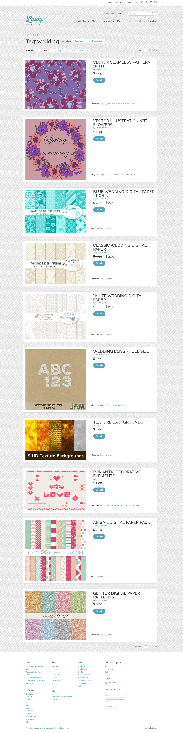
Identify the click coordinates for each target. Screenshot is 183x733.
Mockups (29, 683)
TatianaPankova (101, 69)
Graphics (103, 104)
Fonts (132, 175)
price (74, 51)
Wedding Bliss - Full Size (121, 351)
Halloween (83, 678)
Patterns (126, 104)
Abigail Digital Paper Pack (121, 522)
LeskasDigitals (101, 199)
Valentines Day (84, 683)
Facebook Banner (33, 672)
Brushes (29, 694)
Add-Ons (117, 405)
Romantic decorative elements (117, 474)
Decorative (118, 104)
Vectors (110, 104)
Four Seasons (84, 675)
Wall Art (55, 675)
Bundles (81, 666)
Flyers (54, 678)
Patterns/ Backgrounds (62, 697)
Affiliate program (46, 728)
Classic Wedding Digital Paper (120, 247)
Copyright (109, 669)
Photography (31, 716)
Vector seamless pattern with (122, 64)
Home (28, 35)
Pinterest (151, 2)
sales (67, 51)
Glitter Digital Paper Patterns (116, 595)
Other (124, 405)
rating (59, 51)
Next (155, 50)
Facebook (146, 2)
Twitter (141, 2)
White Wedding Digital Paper (118, 297)
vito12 (97, 425)
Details (99, 80)
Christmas (82, 669)
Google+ (155, 2)
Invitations (56, 672)
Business (55, 666)
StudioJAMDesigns (102, 354)
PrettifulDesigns (101, 525)
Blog (67, 728)
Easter (81, 672)
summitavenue (101, 600)
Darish (97, 479)
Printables (56, 669)
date (45, 51)
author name (84, 51)
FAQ (106, 672)
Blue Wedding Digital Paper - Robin (123, 193)
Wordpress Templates (35, 680)
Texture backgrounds (118, 422)
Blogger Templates (34, 666)
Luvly (145, 728)
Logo (143, 505)
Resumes (56, 680)
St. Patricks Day (84, 680)
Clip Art (132, 104)
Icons (125, 505)
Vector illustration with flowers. (122, 122)
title (52, 51)
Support (108, 666)
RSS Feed (112, 683)
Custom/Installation (34, 678)
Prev (137, 50)
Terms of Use (59, 728)
